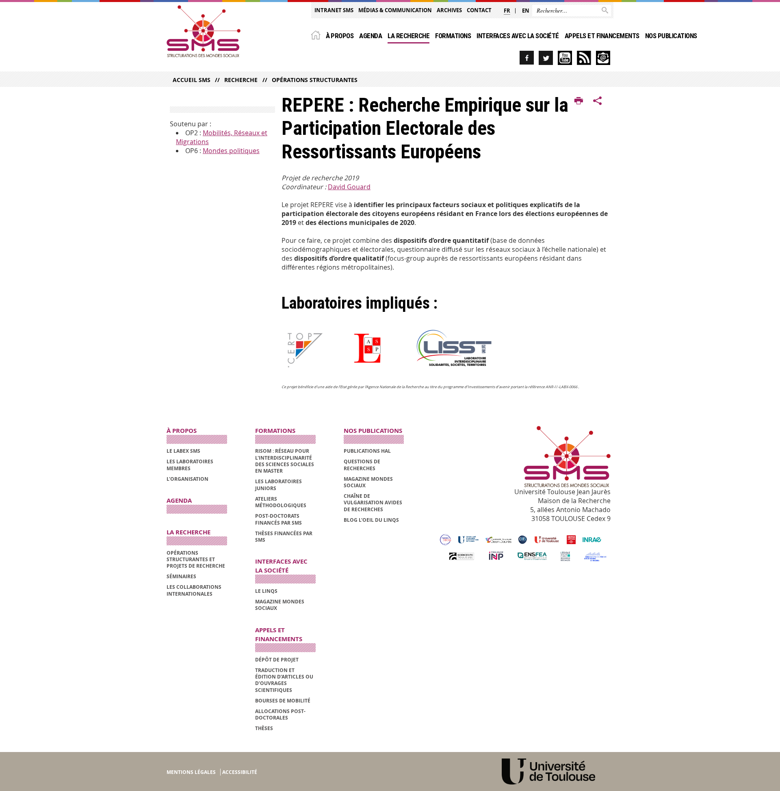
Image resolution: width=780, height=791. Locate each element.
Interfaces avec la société (518, 36)
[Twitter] (546, 58)
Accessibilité (239, 772)
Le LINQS (266, 591)
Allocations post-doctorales (280, 714)
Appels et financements (602, 36)
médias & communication (395, 10)
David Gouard (349, 186)
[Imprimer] (578, 101)
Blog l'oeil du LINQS (371, 520)
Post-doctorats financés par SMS (278, 519)
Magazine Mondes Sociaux (279, 605)
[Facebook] (527, 58)
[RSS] (584, 58)
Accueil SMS (191, 80)
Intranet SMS (333, 10)
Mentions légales (191, 772)
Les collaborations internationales (194, 590)
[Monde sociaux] (565, 58)
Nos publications (671, 36)
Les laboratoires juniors (278, 484)
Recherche (241, 80)
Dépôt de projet (277, 659)
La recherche (408, 36)
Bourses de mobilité (282, 700)
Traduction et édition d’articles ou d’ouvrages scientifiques (284, 680)
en (525, 10)
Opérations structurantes (314, 80)
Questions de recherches (362, 464)
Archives (449, 10)
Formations (453, 36)
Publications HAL (367, 450)
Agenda (370, 36)
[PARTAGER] (597, 101)
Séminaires (181, 576)
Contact (479, 10)
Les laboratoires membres (190, 464)
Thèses (264, 728)
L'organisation (187, 478)
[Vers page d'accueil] (203, 31)
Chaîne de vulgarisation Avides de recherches (373, 503)
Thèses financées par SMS (283, 536)
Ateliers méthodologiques (280, 502)
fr (507, 10)
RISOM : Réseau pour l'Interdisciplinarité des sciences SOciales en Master (284, 460)
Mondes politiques (231, 150)
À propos (340, 36)
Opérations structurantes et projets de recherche (196, 559)
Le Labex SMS (183, 450)
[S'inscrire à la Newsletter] (603, 58)
